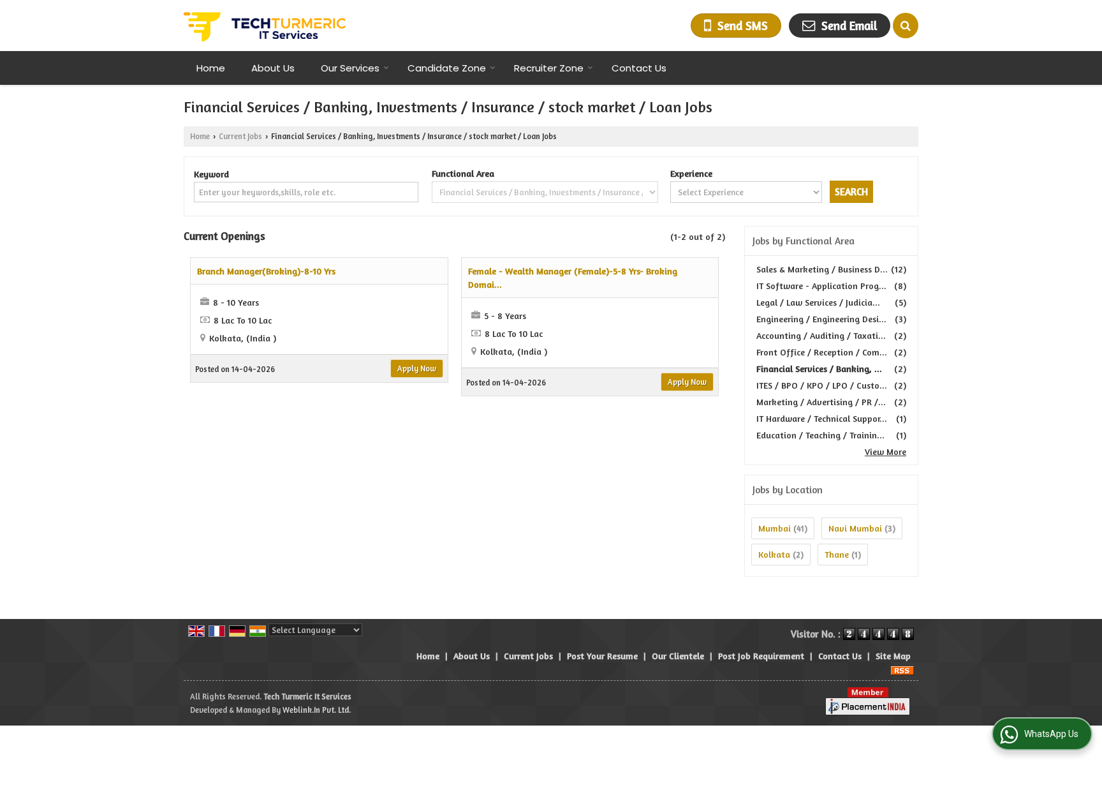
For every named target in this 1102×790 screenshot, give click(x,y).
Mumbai (774, 528)
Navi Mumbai (855, 528)
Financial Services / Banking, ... (819, 368)
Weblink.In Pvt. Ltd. (317, 710)
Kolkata (774, 554)
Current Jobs (240, 136)
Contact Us (639, 68)
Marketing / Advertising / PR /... (821, 401)
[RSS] (902, 669)
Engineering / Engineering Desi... (821, 318)
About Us (273, 68)
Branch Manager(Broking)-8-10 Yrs (266, 270)
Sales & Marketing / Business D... (822, 269)
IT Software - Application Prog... (821, 285)
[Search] (905, 25)
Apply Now (416, 368)
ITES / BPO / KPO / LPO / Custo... (821, 385)
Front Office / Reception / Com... (821, 352)
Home (210, 68)
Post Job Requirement (761, 655)
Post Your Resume (602, 655)
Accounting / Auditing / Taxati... (821, 335)
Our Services (350, 68)
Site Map (893, 655)
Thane (837, 554)
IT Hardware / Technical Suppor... (821, 418)
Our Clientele (678, 655)
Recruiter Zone (549, 68)
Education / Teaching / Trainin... (820, 434)
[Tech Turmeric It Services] (265, 25)
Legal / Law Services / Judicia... (818, 302)
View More (885, 451)
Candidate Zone (447, 68)
